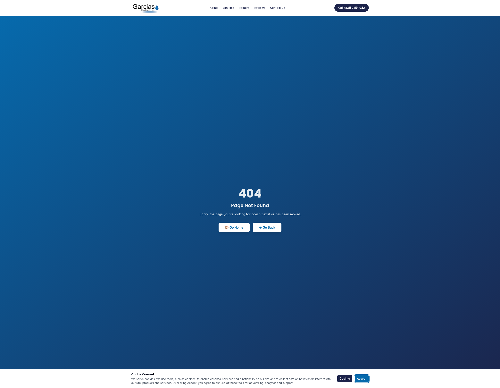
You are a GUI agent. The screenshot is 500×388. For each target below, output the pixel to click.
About (214, 7)
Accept (361, 378)
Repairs (244, 7)
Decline (345, 378)
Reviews (259, 7)
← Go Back (267, 227)
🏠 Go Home (234, 227)
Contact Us (277, 7)
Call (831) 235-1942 (351, 7)
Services (228, 7)
